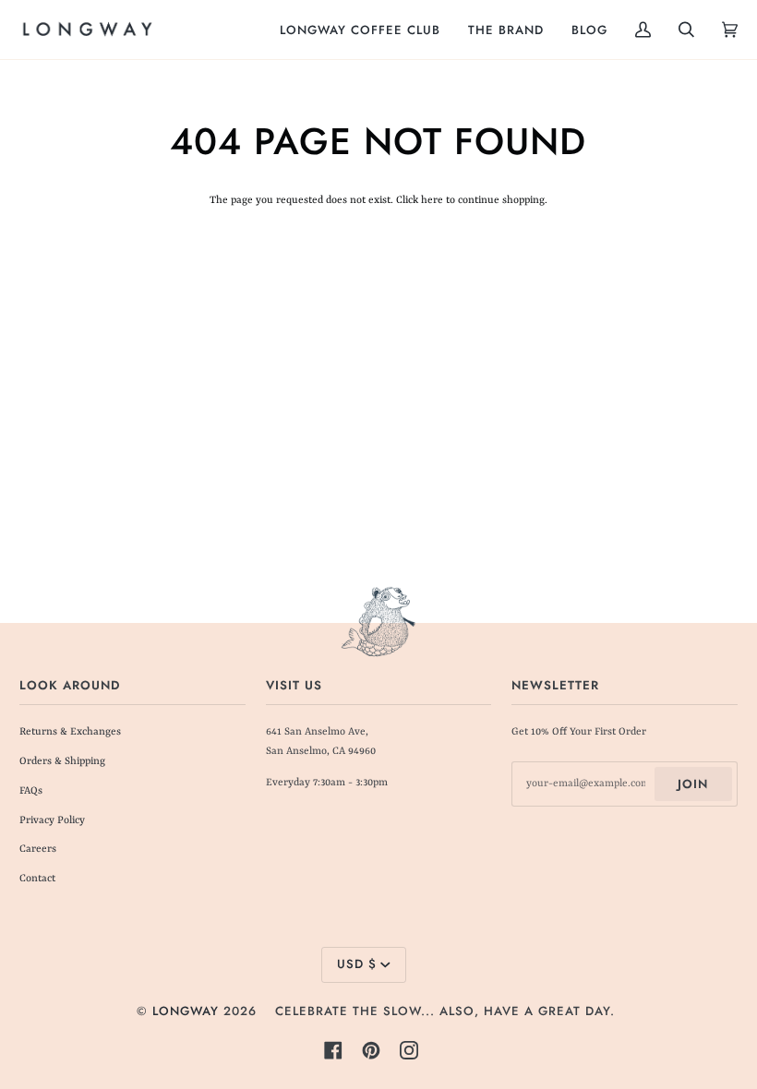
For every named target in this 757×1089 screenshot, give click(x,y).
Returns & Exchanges (70, 732)
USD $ (357, 964)
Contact (37, 879)
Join (693, 784)
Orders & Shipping (62, 762)
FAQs (30, 791)
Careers (37, 850)
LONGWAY (185, 1011)
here (432, 201)
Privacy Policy (52, 821)
